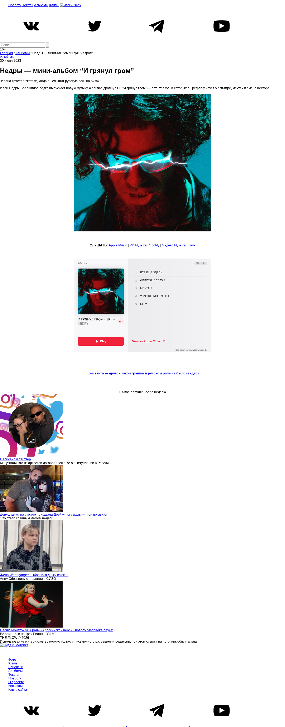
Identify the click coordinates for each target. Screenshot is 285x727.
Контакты (15, 686)
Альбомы (41, 5)
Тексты (27, 5)
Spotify (154, 245)
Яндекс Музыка (174, 245)
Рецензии (15, 667)
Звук (191, 245)
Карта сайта (17, 689)
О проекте (16, 682)
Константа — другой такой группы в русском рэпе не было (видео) (143, 373)
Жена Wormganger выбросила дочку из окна (34, 575)
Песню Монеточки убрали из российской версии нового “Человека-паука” (56, 630)
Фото (12, 659)
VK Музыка (138, 245)
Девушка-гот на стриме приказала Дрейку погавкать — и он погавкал (53, 514)
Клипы (54, 5)
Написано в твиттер (15, 459)
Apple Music (118, 245)
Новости (14, 5)
